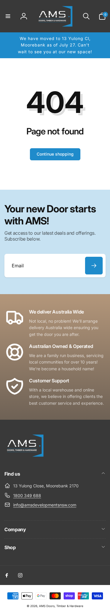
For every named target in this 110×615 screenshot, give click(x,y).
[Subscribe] (94, 265)
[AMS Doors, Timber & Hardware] (24, 458)
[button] (7, 16)
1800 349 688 (27, 495)
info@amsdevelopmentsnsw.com (44, 504)
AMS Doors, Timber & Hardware (61, 606)
